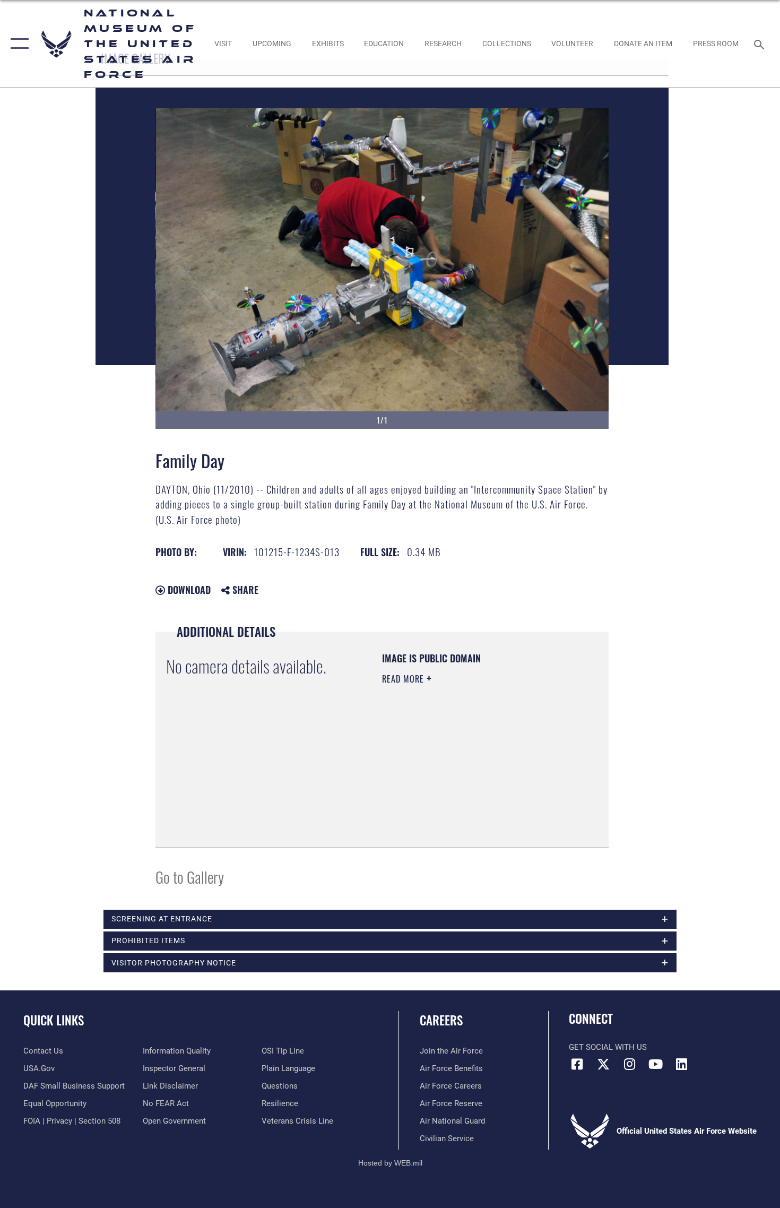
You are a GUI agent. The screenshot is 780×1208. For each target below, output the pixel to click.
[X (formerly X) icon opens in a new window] (603, 1064)
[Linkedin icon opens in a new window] (682, 1064)
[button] (17, 44)
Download (188, 590)
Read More (404, 678)
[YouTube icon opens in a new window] (655, 1064)
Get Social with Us (608, 1047)
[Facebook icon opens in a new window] (577, 1064)
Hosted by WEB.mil (390, 1163)
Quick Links (53, 1020)
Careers (441, 1020)
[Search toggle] (760, 43)
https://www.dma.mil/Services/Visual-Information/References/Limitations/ (446, 783)
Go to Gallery (189, 876)
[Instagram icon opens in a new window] (629, 1064)
